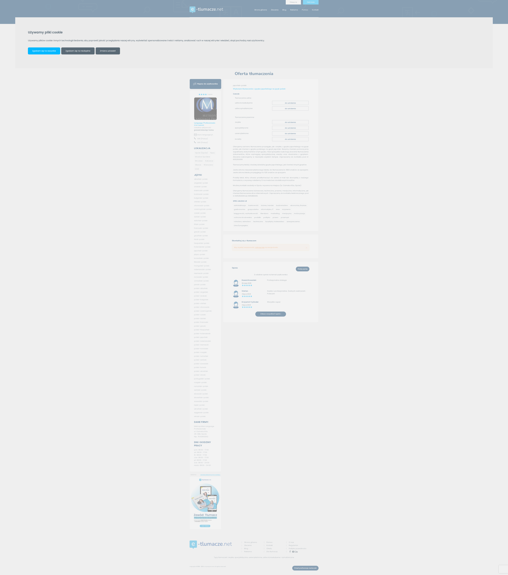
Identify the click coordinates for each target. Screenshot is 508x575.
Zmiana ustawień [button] (108, 51)
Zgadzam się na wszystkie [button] (44, 51)
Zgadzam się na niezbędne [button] (77, 51)
